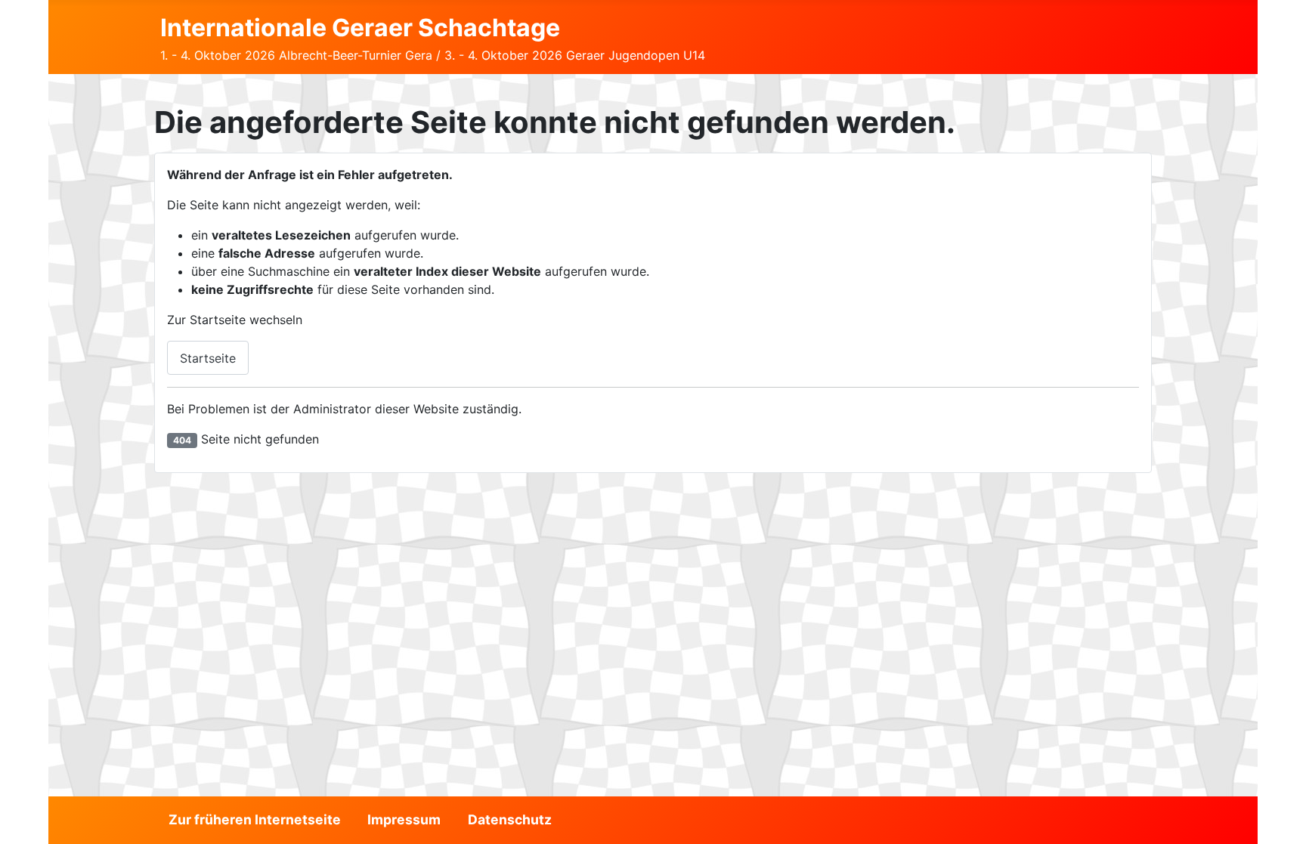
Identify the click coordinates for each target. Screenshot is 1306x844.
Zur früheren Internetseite (255, 819)
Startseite (208, 358)
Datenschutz (510, 819)
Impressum (404, 819)
